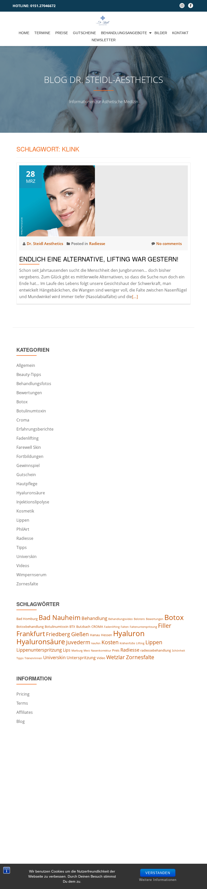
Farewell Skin (28, 447)
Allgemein (25, 365)
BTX (72, 626)
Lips (66, 650)
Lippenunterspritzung (39, 650)
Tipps (21, 547)
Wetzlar (115, 657)
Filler (164, 625)
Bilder (160, 33)
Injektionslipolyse (32, 502)
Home (24, 33)
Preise (61, 33)
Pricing (23, 694)
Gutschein (26, 474)
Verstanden (157, 873)
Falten (125, 627)
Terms (22, 703)
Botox (22, 402)
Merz (87, 650)
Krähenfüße (127, 643)
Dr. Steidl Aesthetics (45, 243)
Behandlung (94, 618)
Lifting (140, 643)
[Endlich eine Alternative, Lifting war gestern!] (57, 200)
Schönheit (178, 650)
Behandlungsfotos (33, 383)
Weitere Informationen (157, 880)
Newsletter (104, 40)
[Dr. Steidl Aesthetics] (104, 20)
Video (101, 658)
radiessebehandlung (155, 650)
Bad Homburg (27, 618)
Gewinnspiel (28, 465)
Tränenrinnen (33, 658)
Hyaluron (129, 633)
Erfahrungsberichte (35, 429)
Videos (22, 565)
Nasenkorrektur (101, 650)
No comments (169, 243)
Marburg (77, 650)
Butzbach (83, 626)
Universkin (26, 556)
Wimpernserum (31, 574)
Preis (115, 650)
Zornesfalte (27, 584)
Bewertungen (29, 392)
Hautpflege (26, 483)
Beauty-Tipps (28, 374)
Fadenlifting (27, 438)
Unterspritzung (81, 657)
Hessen (106, 635)
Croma (22, 420)
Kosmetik (25, 511)
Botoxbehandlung (30, 626)
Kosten (110, 642)
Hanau (95, 635)
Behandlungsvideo (120, 619)
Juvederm (78, 642)
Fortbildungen (29, 456)
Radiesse (97, 243)
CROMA (97, 626)
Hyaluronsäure (30, 493)
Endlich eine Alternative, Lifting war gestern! (98, 258)
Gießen (80, 634)
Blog (20, 721)
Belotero (139, 619)
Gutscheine (84, 33)
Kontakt (180, 33)
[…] (135, 296)
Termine (42, 33)
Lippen (22, 520)
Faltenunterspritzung (143, 627)
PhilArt (22, 529)
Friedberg (58, 634)
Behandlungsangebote (124, 33)
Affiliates (24, 712)
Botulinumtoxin (31, 411)
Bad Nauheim (60, 617)
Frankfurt (30, 633)
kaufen (95, 643)
